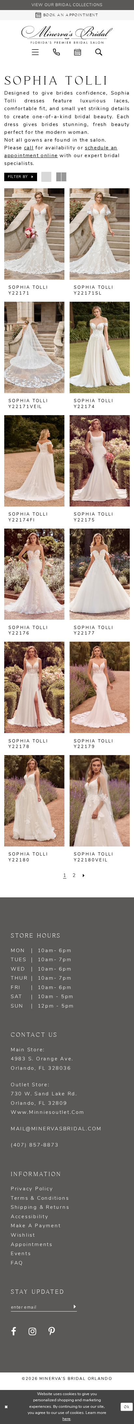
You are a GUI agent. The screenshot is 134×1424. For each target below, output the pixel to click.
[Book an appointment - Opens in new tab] (77, 52)
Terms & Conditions (40, 1198)
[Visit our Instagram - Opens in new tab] (32, 1331)
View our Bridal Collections (67, 5)
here (66, 1419)
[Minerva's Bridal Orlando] (66, 35)
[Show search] (98, 52)
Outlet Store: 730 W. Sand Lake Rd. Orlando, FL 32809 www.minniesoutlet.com (48, 1098)
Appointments (32, 1244)
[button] (35, 52)
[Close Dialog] (6, 1407)
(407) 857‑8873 (35, 1145)
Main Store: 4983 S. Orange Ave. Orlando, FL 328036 (42, 1059)
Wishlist (23, 1235)
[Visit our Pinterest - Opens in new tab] (52, 1331)
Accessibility (30, 1217)
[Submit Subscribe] (74, 1307)
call (29, 148)
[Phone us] (56, 52)
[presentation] (34, 234)
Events (21, 1253)
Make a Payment (36, 1226)
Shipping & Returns (40, 1207)
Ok (127, 1407)
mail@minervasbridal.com (56, 1129)
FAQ (17, 1263)
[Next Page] (83, 875)
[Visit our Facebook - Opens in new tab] (14, 1331)
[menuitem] (35, 52)
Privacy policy (32, 1189)
